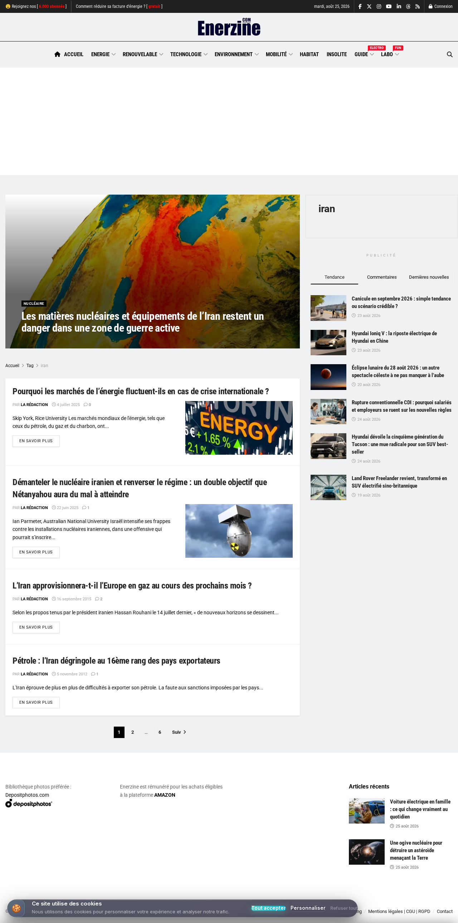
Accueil (73, 54)
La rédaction (43, 342)
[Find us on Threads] (408, 6)
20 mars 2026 (77, 342)
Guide (364, 53)
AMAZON (164, 795)
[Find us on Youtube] (389, 6)
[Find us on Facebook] (360, 6)
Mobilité (276, 54)
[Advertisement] (229, 121)
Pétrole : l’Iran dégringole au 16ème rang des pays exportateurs (116, 661)
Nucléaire (34, 304)
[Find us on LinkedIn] (399, 6)
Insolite (337, 54)
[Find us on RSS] (417, 6)
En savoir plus (39, 440)
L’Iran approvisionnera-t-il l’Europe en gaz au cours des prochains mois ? (132, 586)
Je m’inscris (416, 902)
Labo (389, 53)
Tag (30, 365)
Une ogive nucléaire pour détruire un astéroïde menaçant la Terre (416, 850)
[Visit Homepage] (229, 27)
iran (44, 365)
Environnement (234, 54)
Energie (100, 54)
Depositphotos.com (27, 795)
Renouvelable (140, 54)
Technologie (185, 54)
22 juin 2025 (67, 508)
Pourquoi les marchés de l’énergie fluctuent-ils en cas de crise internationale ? (141, 391)
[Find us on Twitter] (369, 6)
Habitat (309, 54)
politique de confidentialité (205, 915)
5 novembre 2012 (71, 674)
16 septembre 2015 (73, 599)
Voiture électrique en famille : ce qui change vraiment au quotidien (420, 809)
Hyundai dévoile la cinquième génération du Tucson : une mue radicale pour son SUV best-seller (400, 444)
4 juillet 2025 (68, 404)
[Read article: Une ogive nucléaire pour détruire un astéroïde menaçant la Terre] (367, 852)
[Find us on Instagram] (379, 6)
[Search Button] (450, 54)
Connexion (443, 6)
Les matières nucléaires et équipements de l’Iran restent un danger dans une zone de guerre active (142, 322)
